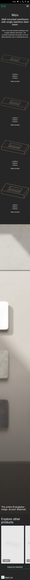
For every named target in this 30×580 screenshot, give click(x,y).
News (14, 1)
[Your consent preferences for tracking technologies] (2, 577)
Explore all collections (15, 567)
